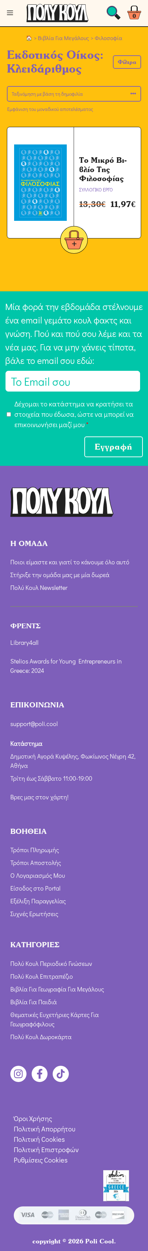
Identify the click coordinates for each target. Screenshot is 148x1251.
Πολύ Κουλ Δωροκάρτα (41, 1037)
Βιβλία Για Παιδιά (33, 1002)
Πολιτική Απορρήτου (44, 1128)
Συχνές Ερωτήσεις (34, 914)
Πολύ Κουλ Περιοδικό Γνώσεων (51, 963)
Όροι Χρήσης (33, 1118)
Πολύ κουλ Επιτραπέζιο (41, 976)
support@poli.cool (34, 723)
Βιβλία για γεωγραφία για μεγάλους (57, 989)
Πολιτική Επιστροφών (46, 1149)
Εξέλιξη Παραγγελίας (38, 901)
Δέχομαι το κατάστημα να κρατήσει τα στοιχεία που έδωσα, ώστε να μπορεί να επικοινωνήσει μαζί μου (74, 414)
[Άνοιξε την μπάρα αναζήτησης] (113, 14)
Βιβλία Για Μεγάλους (63, 37)
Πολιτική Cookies (39, 1139)
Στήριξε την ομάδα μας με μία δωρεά (59, 575)
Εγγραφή (114, 447)
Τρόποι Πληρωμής (34, 850)
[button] (127, 62)
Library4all (24, 642)
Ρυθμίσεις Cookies (40, 1159)
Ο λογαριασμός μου (37, 875)
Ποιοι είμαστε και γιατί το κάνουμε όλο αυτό (69, 562)
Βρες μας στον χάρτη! (39, 797)
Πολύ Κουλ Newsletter (38, 587)
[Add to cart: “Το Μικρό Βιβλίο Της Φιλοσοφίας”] (74, 241)
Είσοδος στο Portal (35, 888)
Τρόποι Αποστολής (35, 862)
